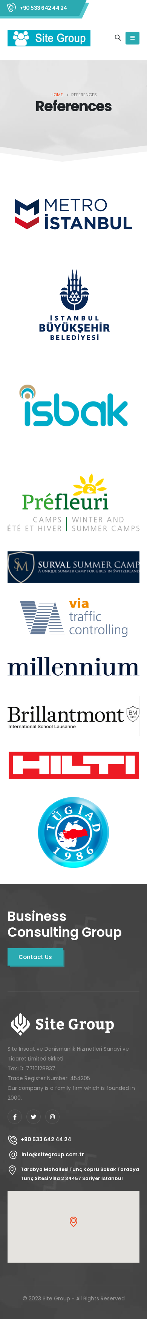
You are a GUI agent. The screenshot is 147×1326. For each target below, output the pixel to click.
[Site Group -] (49, 38)
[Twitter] (33, 1117)
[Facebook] (15, 1117)
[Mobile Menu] (132, 38)
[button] (73, 1222)
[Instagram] (52, 1117)
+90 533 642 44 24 (43, 8)
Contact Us (35, 957)
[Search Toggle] (118, 38)
